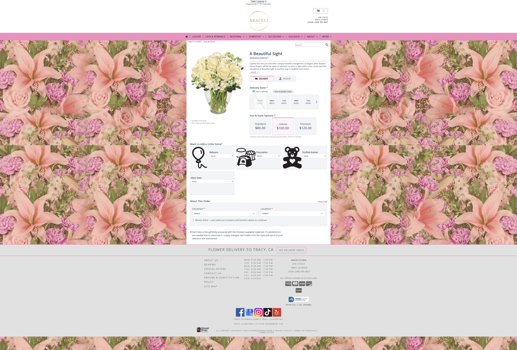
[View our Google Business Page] (249, 316)
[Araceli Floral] (258, 20)
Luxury (196, 36)
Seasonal (236, 36)
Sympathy (255, 36)
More (325, 36)
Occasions (274, 36)
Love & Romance (215, 36)
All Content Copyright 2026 (232, 330)
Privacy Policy (283, 330)
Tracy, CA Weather (243, 324)
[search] (327, 44)
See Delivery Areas (291, 250)
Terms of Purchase (305, 330)
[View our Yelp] (277, 316)
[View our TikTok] (267, 316)
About (311, 36)
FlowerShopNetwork (260, 330)
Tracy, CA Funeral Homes (247, 319)
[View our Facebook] (240, 316)
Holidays (294, 36)
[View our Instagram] (258, 316)
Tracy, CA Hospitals (272, 319)
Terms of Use (266, 332)
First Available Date (283, 91)
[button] (320, 10)
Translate (267, 4)
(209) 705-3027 (321, 22)
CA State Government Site (269, 324)
